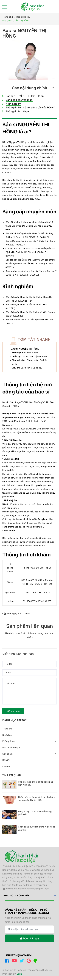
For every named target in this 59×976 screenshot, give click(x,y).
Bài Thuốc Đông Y (11, 747)
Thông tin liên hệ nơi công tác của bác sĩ (30, 107)
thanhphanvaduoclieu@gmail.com (31, 888)
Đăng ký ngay (30, 938)
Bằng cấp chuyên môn (19, 99)
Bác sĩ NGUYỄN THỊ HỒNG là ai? (25, 96)
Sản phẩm (7, 754)
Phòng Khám (8, 741)
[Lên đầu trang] (50, 960)
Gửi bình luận (13, 711)
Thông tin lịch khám (18, 111)
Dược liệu (7, 735)
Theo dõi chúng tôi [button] (15, 895)
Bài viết (6, 760)
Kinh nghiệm (13, 103)
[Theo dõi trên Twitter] (22, 961)
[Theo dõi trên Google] (29, 961)
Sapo (19, 973)
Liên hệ (6, 766)
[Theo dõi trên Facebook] (8, 961)
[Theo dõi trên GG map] (35, 961)
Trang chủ (7, 728)
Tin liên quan (11, 775)
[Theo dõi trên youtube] (14, 961)
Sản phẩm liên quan (29, 626)
